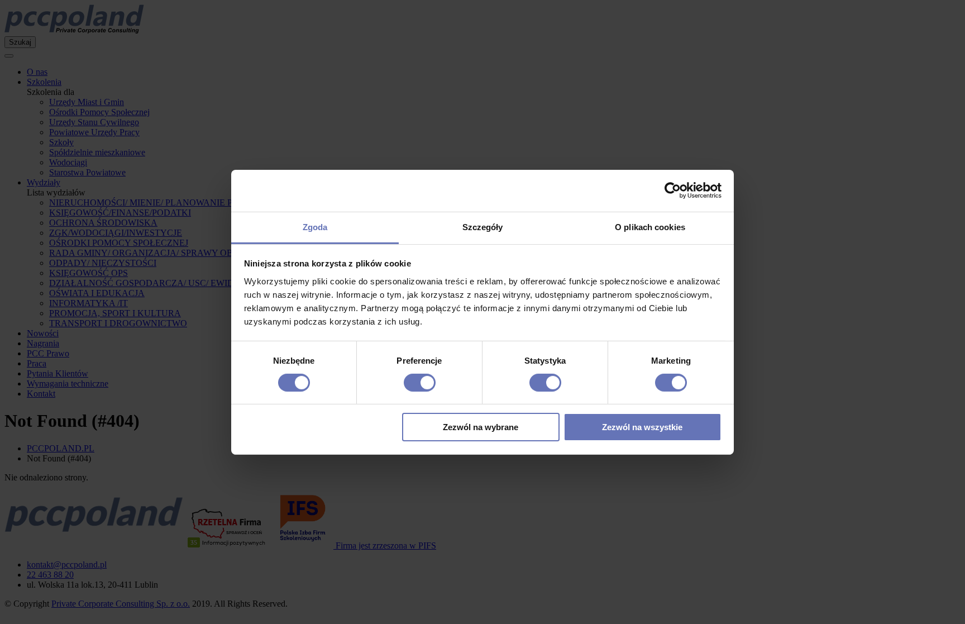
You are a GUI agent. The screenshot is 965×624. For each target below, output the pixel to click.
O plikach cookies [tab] (650, 226)
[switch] (420, 383)
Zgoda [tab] (315, 226)
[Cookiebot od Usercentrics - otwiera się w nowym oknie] (673, 190)
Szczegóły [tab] (482, 226)
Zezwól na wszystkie (642, 427)
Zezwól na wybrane (480, 427)
